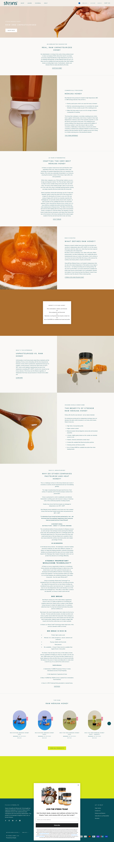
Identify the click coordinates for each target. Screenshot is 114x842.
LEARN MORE (19, 378)
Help (46, 3)
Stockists (97, 818)
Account (93, 3)
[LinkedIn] (19, 820)
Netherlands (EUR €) (12, 832)
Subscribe (57, 825)
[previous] (5, 723)
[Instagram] (9, 820)
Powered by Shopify (11, 838)
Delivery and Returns (100, 813)
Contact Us (97, 810)
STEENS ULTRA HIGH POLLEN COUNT (74, 277)
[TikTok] (16, 820)
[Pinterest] (12, 820)
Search (100, 3)
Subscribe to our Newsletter (102, 816)
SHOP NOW (11, 30)
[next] (109, 723)
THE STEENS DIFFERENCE (71, 135)
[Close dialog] (78, 785)
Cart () (107, 3)
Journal (38, 3)
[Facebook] (5, 820)
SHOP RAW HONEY (57, 68)
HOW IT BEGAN (57, 219)
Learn (30, 3)
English (84, 3)
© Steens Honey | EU (12, 835)
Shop (22, 3)
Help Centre (98, 808)
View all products (57, 748)
